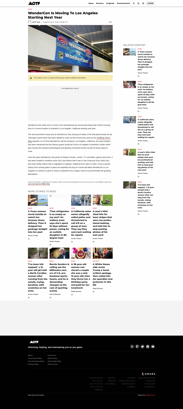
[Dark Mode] (138, 3)
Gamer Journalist (96, 384)
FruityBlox (131, 387)
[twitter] (142, 346)
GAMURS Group (150, 395)
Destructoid (150, 381)
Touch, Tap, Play (96, 387)
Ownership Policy (54, 361)
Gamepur (131, 378)
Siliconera (112, 381)
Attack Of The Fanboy (146, 378)
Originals (110, 3)
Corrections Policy (35, 358)
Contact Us (52, 355)
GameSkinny (111, 384)
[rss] (132, 346)
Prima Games (97, 381)
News (91, 3)
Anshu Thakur (33, 235)
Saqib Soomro (76, 291)
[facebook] (148, 346)
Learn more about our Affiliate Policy (39, 184)
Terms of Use (53, 364)
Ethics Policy (52, 358)
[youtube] (153, 346)
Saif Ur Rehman (55, 294)
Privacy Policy (33, 364)
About (30, 355)
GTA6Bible (99, 390)
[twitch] (137, 346)
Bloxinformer (150, 387)
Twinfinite (112, 378)
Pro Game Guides (96, 378)
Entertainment (123, 3)
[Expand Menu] (143, 3)
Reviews (100, 3)
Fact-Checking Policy (36, 361)
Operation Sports (128, 384)
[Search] (134, 3)
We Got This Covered (127, 381)
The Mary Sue (150, 384)
